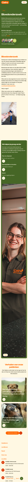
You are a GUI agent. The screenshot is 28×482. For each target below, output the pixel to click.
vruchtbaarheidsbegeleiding (8, 86)
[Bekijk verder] (3, 161)
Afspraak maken (9, 478)
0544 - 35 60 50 (9, 473)
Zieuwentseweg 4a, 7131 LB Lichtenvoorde (14, 463)
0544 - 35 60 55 (9, 465)
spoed (8, 35)
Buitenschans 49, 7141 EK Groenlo (12, 471)
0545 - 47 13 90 (9, 481)
